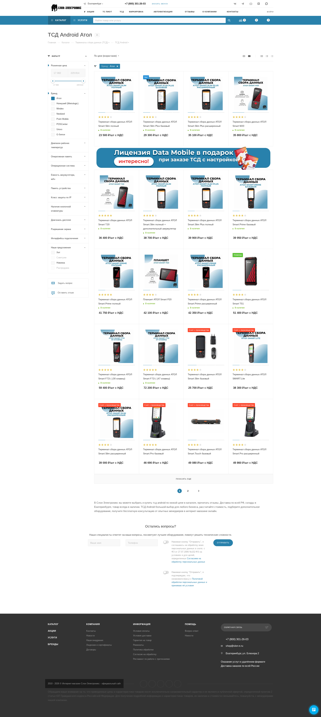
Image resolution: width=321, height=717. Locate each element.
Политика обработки (143, 649)
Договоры (91, 649)
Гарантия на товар (142, 640)
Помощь (190, 624)
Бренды (53, 644)
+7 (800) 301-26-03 (135, 3)
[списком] (267, 56)
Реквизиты (138, 645)
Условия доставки (142, 635)
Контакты (91, 631)
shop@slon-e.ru (234, 645)
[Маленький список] (244, 56)
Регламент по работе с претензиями (151, 659)
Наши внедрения (94, 640)
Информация (141, 624)
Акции (52, 631)
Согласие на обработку (144, 654)
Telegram (152, 683)
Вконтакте (143, 683)
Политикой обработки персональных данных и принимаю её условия (189, 582)
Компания (93, 624)
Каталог (53, 624)
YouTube (160, 683)
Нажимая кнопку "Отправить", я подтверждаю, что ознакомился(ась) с (189, 579)
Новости (90, 635)
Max (177, 683)
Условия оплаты (141, 631)
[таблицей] (272, 56)
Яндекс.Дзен (169, 683)
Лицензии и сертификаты (99, 645)
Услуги (52, 637)
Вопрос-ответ (191, 631)
